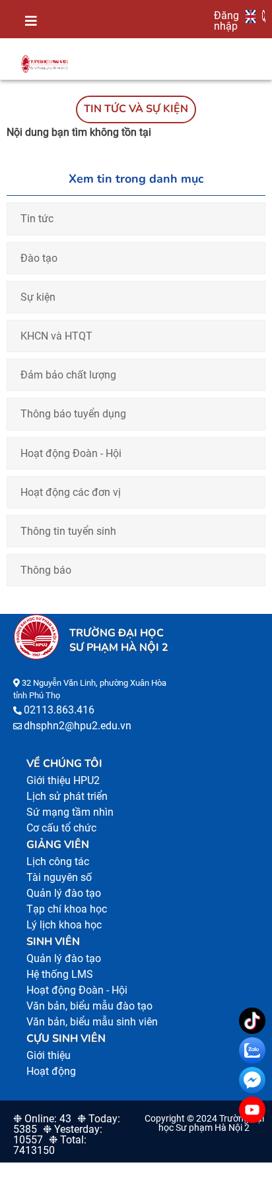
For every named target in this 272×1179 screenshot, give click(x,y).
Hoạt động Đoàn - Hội (70, 453)
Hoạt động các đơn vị (70, 492)
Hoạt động (51, 1071)
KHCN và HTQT (56, 336)
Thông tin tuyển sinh (68, 531)
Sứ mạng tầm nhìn (70, 812)
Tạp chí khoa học (66, 909)
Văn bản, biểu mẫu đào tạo (89, 1006)
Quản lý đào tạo (63, 893)
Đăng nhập (226, 20)
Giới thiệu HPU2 (63, 780)
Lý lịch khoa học (64, 925)
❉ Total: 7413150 (49, 1145)
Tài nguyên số (59, 877)
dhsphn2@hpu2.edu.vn (77, 725)
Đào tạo (38, 258)
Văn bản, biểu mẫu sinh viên (92, 1021)
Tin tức (36, 218)
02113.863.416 (59, 710)
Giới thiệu (48, 1055)
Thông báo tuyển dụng (73, 414)
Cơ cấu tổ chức (61, 828)
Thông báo (45, 570)
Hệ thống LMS (59, 974)
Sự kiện (37, 297)
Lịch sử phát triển (67, 796)
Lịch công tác (57, 861)
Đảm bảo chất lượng (68, 375)
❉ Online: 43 (42, 1118)
